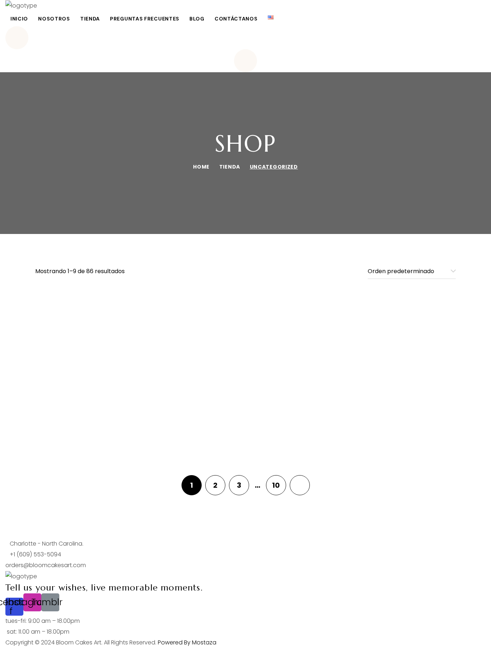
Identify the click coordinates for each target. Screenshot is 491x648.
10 (276, 485)
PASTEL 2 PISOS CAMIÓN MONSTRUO (101, 434)
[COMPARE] (153, 323)
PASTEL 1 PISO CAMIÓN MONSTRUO (101, 371)
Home (201, 166)
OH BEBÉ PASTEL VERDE (245, 313)
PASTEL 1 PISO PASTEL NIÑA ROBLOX (245, 371)
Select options (102, 283)
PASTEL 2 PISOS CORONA (245, 428)
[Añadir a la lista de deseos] (153, 304)
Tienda (229, 166)
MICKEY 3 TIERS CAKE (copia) (101, 313)
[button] (245, 37)
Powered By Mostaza (187, 642)
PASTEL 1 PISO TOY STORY (389, 365)
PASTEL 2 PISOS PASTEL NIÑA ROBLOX (389, 434)
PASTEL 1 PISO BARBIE (389, 313)
